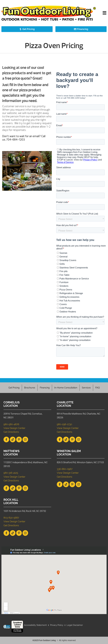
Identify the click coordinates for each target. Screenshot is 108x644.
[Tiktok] (12, 439)
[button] (104, 13)
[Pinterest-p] (19, 439)
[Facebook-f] (6, 439)
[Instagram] (25, 439)
